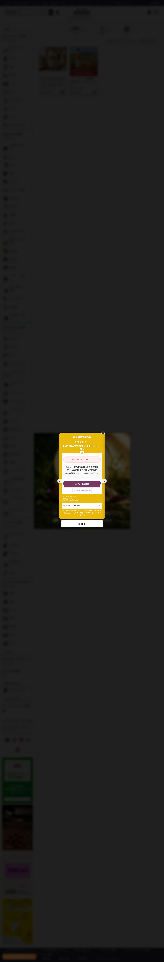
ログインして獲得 (82, 484)
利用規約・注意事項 (73, 506)
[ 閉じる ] (82, 523)
